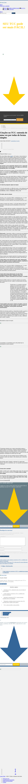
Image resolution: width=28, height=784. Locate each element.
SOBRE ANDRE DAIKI (13, 8)
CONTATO (11, 9)
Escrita (18, 141)
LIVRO (5, 9)
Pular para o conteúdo (4, 6)
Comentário (3, 536)
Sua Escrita (6, 614)
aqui (11, 156)
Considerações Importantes (8, 779)
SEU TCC (23, 8)
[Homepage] (3, 2)
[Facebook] (15, 770)
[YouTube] (15, 771)
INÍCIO (5, 8)
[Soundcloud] (15, 774)
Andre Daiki (2, 776)
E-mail (2, 550)
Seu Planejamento (7, 612)
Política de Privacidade (8, 781)
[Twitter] (15, 772)
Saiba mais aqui (3, 584)
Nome (1, 547)
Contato (4, 782)
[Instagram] (15, 769)
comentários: (14, 141)
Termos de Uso (6, 778)
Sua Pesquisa (6, 613)
